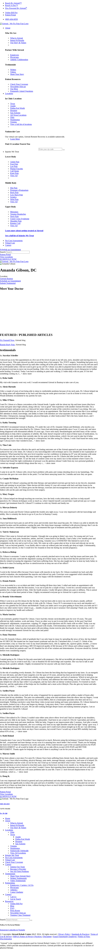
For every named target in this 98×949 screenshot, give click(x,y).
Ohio (12, 832)
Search (2, 252)
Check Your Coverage (14, 862)
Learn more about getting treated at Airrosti (24, 231)
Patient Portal (5, 254)
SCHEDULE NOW (8, 259)
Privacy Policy (64, 934)
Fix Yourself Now (7, 340)
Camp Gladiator (16, 892)
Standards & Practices (80, 934)
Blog (12, 906)
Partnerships (10, 883)
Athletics (13, 890)
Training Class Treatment (20, 915)
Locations (9, 830)
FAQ (12, 908)
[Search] (31, 920)
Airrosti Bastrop (6, 279)
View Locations (6, 257)
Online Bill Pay (16, 904)
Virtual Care (10, 860)
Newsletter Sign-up (18, 913)
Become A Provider (18, 869)
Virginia (13, 846)
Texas (12, 834)
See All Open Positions (19, 871)
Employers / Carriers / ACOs (21, 885)
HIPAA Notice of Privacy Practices (27, 936)
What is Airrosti (16, 823)
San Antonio (20, 844)
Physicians (14, 887)
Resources (9, 901)
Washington (15, 848)
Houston (18, 841)
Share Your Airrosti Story (20, 876)
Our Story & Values (18, 828)
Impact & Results (17, 825)
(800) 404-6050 (5, 804)
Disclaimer (47, 936)
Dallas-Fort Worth (22, 839)
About (7, 821)
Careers (8, 864)
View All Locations (18, 853)
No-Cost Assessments (14, 857)
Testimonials (10, 874)
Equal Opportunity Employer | (65, 936)
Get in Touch (15, 899)
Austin (18, 837)
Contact (8, 894)
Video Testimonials (18, 881)
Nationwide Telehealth (19, 851)
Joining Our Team (17, 867)
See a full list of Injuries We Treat (19, 236)
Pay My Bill (3, 813)
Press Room (15, 910)
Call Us (13, 897)
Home (7, 818)
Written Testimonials (18, 878)
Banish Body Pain (7, 345)
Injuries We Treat (12, 855)
